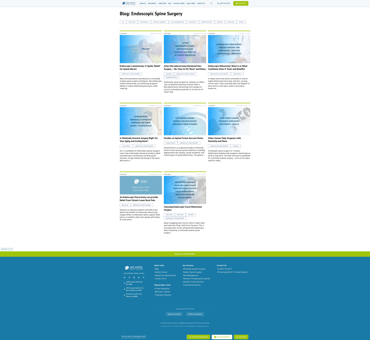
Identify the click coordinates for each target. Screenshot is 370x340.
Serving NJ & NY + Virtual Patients (234, 272)
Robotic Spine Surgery (192, 272)
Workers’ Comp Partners (193, 282)
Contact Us (201, 3)
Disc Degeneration (177, 22)
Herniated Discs (206, 22)
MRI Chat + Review (162, 292)
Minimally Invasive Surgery (194, 269)
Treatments (152, 3)
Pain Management (190, 275)
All (123, 22)
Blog (170, 3)
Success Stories (179, 3)
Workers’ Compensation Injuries (196, 278)
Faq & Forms (191, 3)
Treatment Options (163, 295)
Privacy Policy (190, 326)
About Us (143, 3)
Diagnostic (193, 22)
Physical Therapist (159, 22)
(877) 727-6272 (225, 269)
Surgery (220, 22)
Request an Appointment (165, 275)
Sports (241, 22)
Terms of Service (201, 326)
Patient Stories (161, 272)
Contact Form (160, 278)
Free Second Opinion (192, 285)
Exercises (230, 22)
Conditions (162, 3)
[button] (129, 3)
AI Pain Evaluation (162, 288)
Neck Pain (132, 22)
